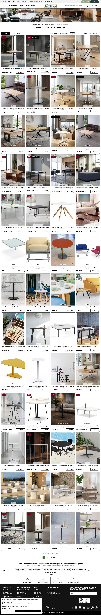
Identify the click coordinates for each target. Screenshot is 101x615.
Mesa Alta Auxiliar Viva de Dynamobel (38, 386)
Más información (6, 608)
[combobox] (74, 5)
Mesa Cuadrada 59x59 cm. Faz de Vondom (88, 465)
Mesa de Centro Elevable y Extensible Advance (13, 148)
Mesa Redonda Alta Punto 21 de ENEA (13, 307)
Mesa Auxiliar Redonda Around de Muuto (38, 68)
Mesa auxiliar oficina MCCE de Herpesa (88, 267)
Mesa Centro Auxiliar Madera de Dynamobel (38, 187)
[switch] (86, 602)
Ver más (50, 574)
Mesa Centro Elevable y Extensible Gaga (87, 68)
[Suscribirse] (97, 593)
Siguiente (54, 557)
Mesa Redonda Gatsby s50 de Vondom (63, 505)
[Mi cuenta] (87, 6)
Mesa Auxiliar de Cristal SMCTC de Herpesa (13, 267)
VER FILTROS (5, 33)
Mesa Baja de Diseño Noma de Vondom (13, 505)
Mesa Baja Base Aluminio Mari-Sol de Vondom (62, 465)
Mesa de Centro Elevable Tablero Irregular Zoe (13, 108)
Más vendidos (94, 33)
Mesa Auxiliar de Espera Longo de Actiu (63, 346)
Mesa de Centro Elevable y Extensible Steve (63, 68)
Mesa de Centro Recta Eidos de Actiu (87, 545)
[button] (93, 5)
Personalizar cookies (8, 611)
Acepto (34, 611)
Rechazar (22, 611)
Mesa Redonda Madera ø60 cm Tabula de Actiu (63, 426)
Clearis (62, 612)
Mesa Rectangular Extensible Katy (38, 148)
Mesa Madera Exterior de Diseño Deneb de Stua (13, 346)
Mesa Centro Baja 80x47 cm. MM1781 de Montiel (13, 545)
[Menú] (89, 598)
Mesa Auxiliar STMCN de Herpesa (62, 267)
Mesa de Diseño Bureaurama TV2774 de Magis (63, 386)
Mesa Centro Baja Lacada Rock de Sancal (13, 386)
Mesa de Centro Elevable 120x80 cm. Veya (88, 148)
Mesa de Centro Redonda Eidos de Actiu (62, 545)
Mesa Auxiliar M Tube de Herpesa (38, 267)
